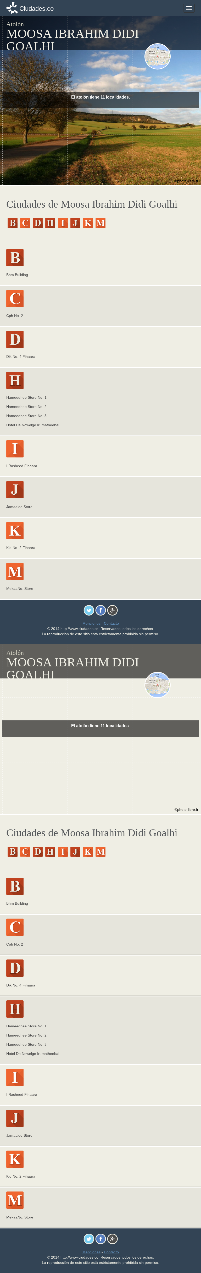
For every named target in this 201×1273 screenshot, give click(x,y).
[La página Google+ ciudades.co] (112, 610)
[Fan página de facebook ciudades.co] (100, 610)
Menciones (91, 623)
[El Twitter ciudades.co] (88, 610)
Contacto (111, 623)
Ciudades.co (36, 8)
